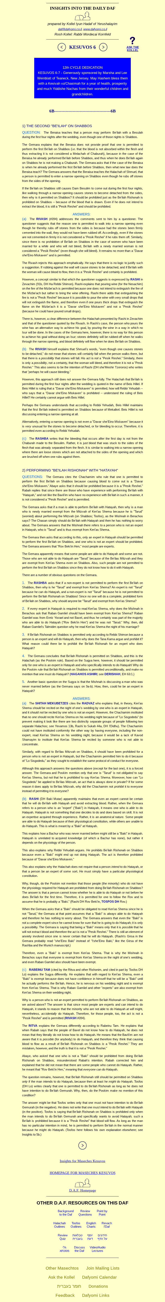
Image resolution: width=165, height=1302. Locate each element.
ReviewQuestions (85, 1212)
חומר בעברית (69, 1286)
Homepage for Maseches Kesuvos (83, 1173)
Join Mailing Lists (103, 1268)
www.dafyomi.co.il (95, 29)
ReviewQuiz (63, 1236)
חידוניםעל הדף (102, 1236)
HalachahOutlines (59, 1224)
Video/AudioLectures (97, 1249)
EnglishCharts (91, 1224)
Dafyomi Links (95, 1295)
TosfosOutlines (76, 1224)
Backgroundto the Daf (66, 1212)
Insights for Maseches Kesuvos (82, 1161)
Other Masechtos (62, 1268)
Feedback (65, 1295)
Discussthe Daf (79, 1249)
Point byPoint (102, 1212)
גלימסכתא (64, 1249)
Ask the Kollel (61, 1277)
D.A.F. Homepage (82, 1190)
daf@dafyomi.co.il (70, 29)
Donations (98, 1286)
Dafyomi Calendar (99, 1277)
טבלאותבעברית (77, 1236)
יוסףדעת (90, 1236)
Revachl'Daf (107, 1224)
